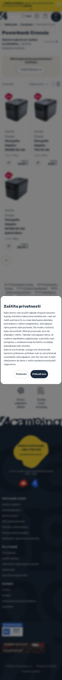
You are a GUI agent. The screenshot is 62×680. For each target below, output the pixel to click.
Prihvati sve (39, 374)
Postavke (21, 374)
